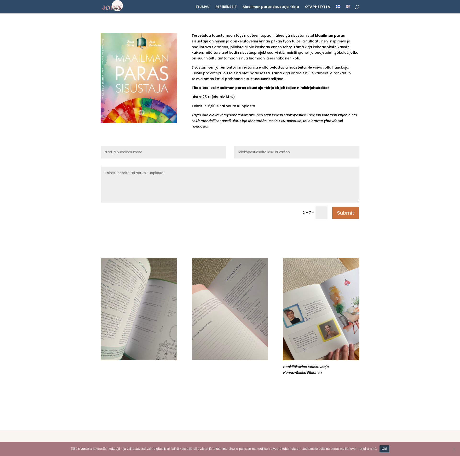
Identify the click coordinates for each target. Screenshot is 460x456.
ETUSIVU (203, 7)
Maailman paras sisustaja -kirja (271, 7)
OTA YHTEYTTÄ (317, 7)
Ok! (384, 448)
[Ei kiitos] (454, 448)
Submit (345, 213)
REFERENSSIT (226, 7)
